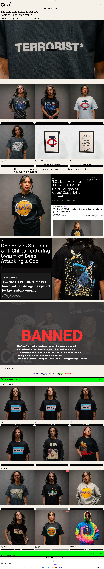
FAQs (62, 557)
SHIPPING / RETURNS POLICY (6, 563)
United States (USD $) (100, 567)
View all (101, 468)
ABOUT (57, 557)
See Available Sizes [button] (17, 123)
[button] (100, 4)
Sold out (52, 509)
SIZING (2, 562)
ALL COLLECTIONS (49, 557)
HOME (42, 557)
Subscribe (100, 379)
